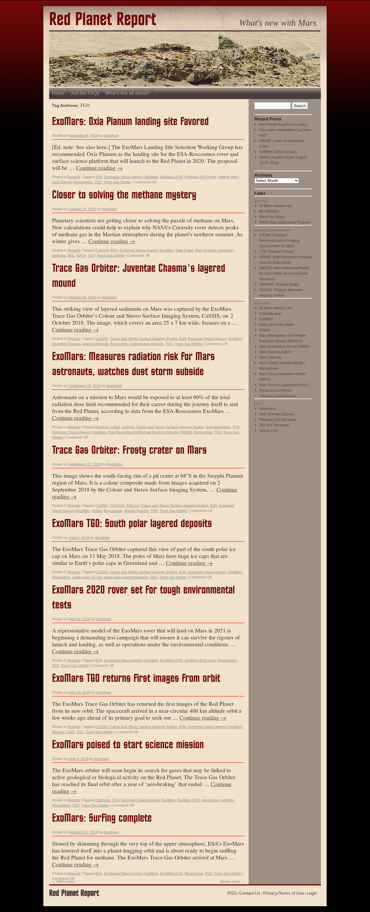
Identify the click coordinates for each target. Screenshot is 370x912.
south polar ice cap (87, 577)
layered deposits (95, 344)
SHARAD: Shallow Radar (279, 284)
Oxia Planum (62, 182)
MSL (71, 256)
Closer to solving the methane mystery (124, 195)
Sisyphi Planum (136, 511)
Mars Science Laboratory (214, 250)
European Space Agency (123, 177)
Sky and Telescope (274, 425)
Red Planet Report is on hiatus (283, 124)
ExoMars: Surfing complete (102, 818)
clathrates (103, 800)
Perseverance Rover (275, 390)
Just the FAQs (85, 93)
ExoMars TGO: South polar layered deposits (132, 524)
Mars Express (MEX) (275, 352)
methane (59, 256)
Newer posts (232, 882)
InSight (264, 330)
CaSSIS (101, 339)
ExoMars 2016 (188, 800)
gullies (97, 511)
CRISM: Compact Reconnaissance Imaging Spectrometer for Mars (279, 240)
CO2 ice (132, 506)
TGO (97, 182)
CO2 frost (117, 506)
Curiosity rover (270, 314)
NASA (81, 256)
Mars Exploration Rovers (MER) (284, 347)
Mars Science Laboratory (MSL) (284, 385)
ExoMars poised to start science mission (128, 745)
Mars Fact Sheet (272, 217)
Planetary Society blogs (277, 420)
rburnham (111, 136)
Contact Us (249, 893)
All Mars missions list (275, 206)
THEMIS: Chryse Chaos (278, 152)
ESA (98, 177)
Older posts (63, 882)
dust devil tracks (218, 427)
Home (58, 93)
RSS (231, 893)
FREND (186, 432)
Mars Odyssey (270, 358)
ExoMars (151, 177)
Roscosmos (83, 182)
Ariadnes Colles (107, 427)
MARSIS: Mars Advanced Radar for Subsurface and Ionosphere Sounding (284, 273)
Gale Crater (184, 250)
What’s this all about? (127, 93)
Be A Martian (269, 211)
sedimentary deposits (147, 344)
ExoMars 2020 (171, 177)
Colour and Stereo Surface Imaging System (143, 339)
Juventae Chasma (66, 344)
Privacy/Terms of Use (283, 893)
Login (312, 893)
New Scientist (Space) (276, 414)
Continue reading (99, 167)
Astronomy (267, 409)
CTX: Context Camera (276, 252)
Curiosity (102, 250)
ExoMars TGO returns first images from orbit (136, 678)
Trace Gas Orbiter (117, 182)
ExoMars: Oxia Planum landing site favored (130, 122)
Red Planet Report (102, 20)
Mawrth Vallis (228, 177)
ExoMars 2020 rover (200, 177)
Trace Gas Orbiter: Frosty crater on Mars (129, 450)
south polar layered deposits (126, 577)
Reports (74, 177)
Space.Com (268, 431)
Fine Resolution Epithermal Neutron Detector (143, 432)
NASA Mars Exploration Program (284, 222)
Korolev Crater (63, 732)
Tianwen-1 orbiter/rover (277, 396)
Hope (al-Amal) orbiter (276, 325)
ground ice (210, 800)
